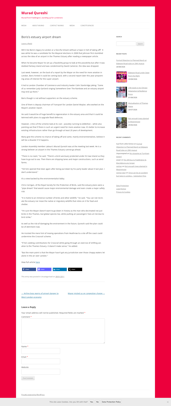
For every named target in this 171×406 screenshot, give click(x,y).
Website (25, 367)
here (38, 262)
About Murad (38, 25)
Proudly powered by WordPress (33, 395)
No (97, 402)
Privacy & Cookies (123, 192)
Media (23, 25)
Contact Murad (57, 25)
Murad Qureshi (34, 12)
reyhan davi (121, 173)
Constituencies (87, 25)
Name (24, 346)
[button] (29, 269)
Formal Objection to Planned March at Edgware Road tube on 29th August (132, 147)
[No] (167, 402)
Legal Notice (121, 189)
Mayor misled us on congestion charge (86, 293)
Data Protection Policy (111, 402)
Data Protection (122, 185)
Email (24, 357)
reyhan (119, 166)
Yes (91, 402)
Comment (26, 317)
